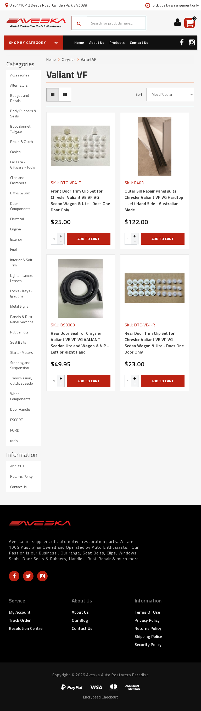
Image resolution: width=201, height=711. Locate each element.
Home (79, 42)
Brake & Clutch (21, 141)
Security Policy (148, 644)
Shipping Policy (148, 636)
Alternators (19, 85)
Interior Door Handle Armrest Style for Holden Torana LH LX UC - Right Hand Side (45, 689)
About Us (96, 42)
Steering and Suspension (20, 365)
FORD (14, 430)
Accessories (19, 75)
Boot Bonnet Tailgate (20, 128)
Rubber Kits (19, 332)
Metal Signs (19, 306)
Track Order (20, 620)
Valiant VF (88, 59)
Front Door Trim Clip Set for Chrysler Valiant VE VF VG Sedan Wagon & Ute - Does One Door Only (80, 200)
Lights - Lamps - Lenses (22, 278)
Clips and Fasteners (18, 180)
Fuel (13, 249)
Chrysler (68, 59)
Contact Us (139, 42)
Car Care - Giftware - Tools (22, 164)
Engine (15, 229)
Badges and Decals (19, 98)
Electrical (17, 219)
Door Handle (20, 409)
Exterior (16, 239)
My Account (20, 612)
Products (117, 42)
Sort (139, 94)
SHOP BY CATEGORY (28, 42)
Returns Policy (21, 476)
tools (14, 440)
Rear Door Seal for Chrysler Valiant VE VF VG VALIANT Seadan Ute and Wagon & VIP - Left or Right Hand (80, 342)
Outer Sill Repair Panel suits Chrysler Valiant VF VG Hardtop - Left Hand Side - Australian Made (154, 200)
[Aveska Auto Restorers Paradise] (36, 23)
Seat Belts (18, 342)
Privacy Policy (147, 620)
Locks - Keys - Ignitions (21, 293)
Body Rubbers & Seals (23, 113)
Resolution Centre (25, 628)
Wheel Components (20, 396)
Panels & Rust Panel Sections (22, 319)
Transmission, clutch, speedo (21, 380)
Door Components (20, 206)
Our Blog (80, 620)
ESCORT (16, 419)
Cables (15, 151)
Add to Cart (88, 238)
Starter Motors (21, 352)
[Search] (79, 23)
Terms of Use (147, 612)
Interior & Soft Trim (21, 262)
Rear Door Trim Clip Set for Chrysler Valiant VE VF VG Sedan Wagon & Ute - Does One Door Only (154, 342)
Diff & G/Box (20, 193)
